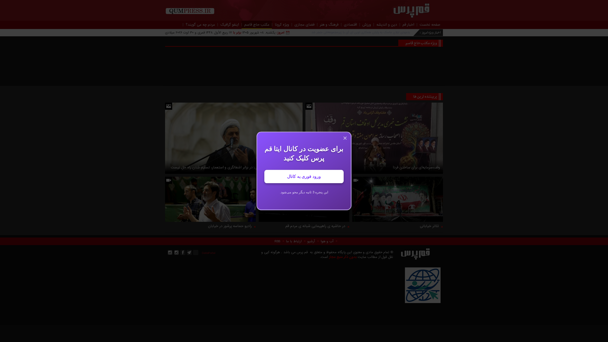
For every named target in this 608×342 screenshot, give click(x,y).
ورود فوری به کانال (304, 176)
